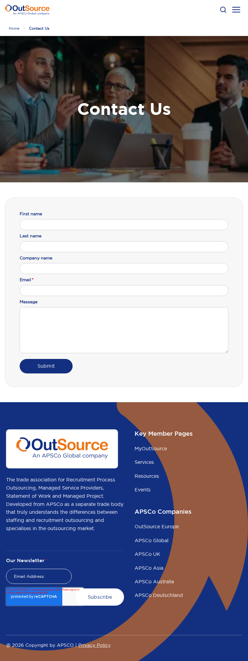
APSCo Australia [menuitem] (154, 581)
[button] (223, 9)
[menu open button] (236, 10)
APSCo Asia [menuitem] (149, 568)
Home (14, 28)
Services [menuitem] (144, 462)
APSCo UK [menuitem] (147, 554)
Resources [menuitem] (147, 476)
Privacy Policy (94, 645)
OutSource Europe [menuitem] (157, 526)
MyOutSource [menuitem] (151, 448)
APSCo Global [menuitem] (151, 540)
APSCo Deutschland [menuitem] (159, 595)
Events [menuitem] (143, 490)
